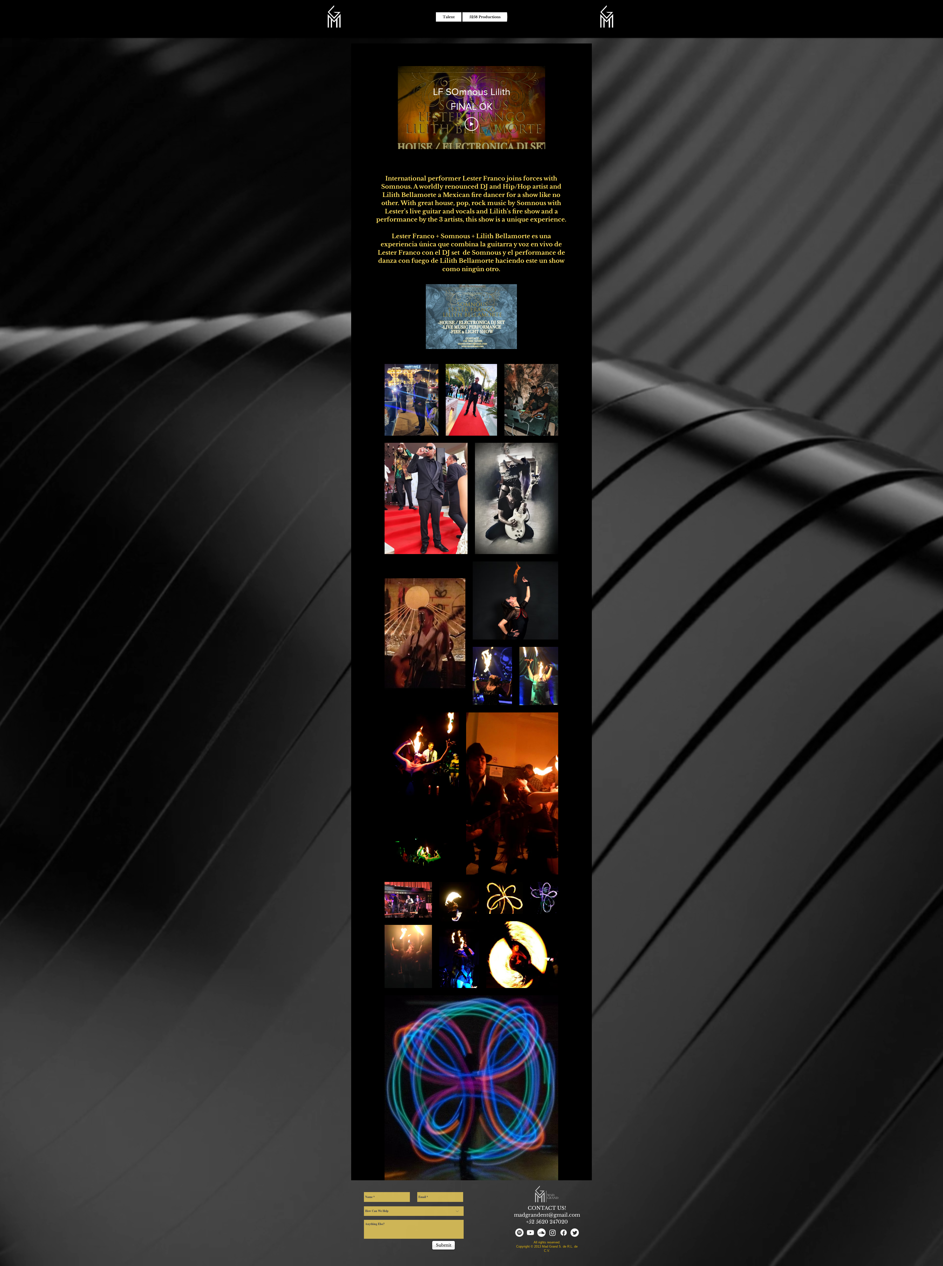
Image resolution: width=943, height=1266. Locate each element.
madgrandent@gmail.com (547, 1215)
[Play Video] (471, 124)
